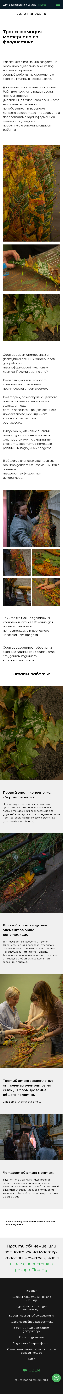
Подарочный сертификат (31, 1343)
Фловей (42, 5)
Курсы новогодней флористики (31, 1315)
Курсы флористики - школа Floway (31, 1298)
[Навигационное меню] (58, 4)
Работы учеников (31, 1337)
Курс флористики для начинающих (31, 1308)
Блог (31, 1359)
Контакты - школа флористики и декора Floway (31, 1351)
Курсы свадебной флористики (31, 1321)
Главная (31, 1290)
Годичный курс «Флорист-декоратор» (31, 1329)
